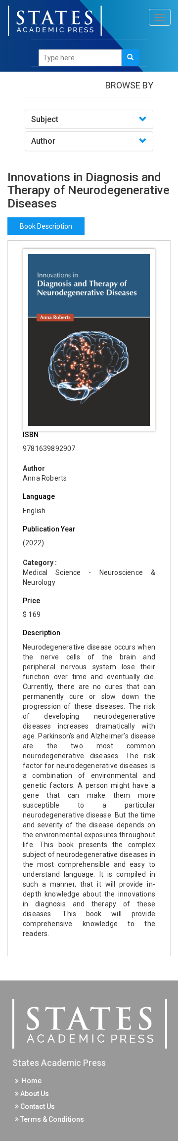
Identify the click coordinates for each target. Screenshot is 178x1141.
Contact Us (37, 1106)
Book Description (46, 226)
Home (30, 1081)
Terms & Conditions (51, 1119)
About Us (34, 1094)
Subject (44, 119)
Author (43, 141)
